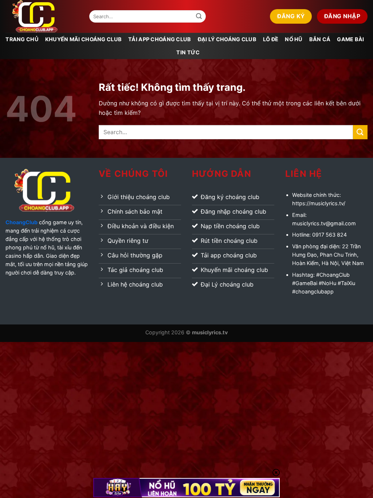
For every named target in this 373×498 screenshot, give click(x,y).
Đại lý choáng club (227, 39)
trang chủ (22, 39)
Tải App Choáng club (159, 39)
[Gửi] (199, 16)
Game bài (350, 39)
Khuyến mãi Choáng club (83, 39)
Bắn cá (320, 39)
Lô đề (270, 39)
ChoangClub (21, 222)
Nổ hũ (293, 39)
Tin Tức (188, 52)
